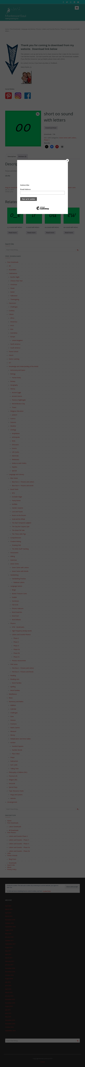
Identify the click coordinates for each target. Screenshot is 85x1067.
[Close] (67, 160)
